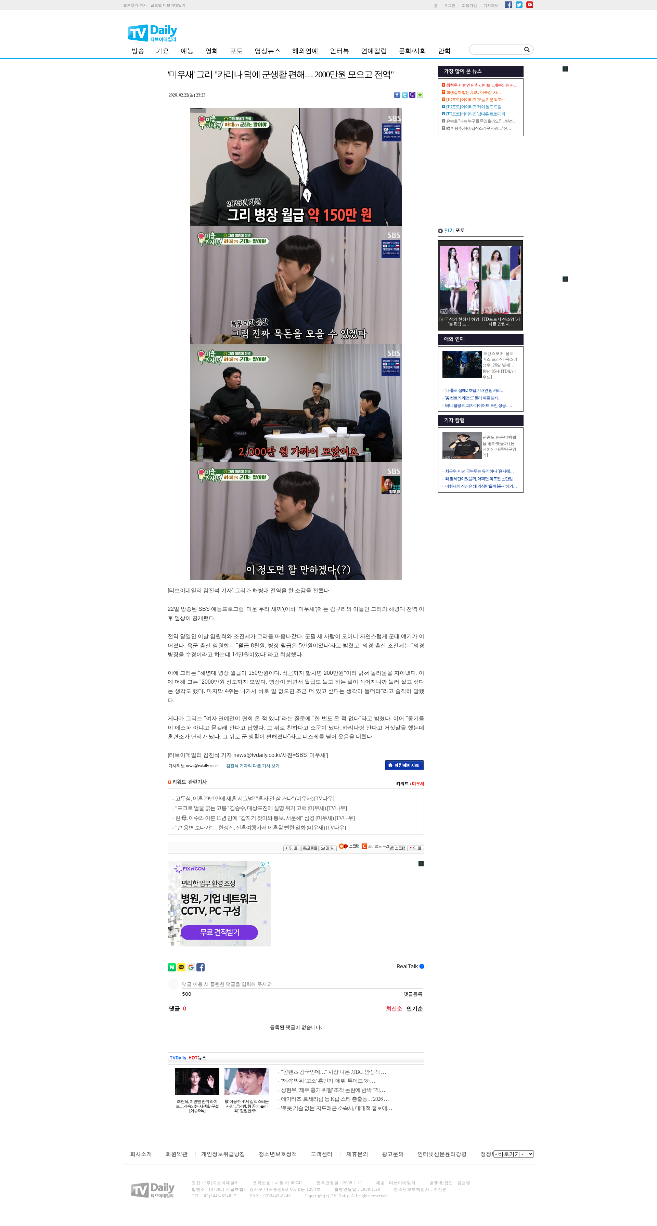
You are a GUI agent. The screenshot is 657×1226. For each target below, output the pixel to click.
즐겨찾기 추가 (135, 5)
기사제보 (491, 5)
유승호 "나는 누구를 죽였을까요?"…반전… (481, 121)
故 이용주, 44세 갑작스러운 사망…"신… (478, 128)
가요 (162, 50)
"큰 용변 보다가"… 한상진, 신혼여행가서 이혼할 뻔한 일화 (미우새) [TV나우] (260, 827)
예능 (187, 50)
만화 (444, 50)
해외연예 (305, 50)
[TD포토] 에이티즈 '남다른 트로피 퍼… (477, 114)
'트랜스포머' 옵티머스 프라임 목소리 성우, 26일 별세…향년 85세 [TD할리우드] (499, 365)
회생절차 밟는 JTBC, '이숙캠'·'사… (473, 92)
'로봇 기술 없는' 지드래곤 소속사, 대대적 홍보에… (336, 1108)
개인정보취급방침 (223, 1154)
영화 (211, 50)
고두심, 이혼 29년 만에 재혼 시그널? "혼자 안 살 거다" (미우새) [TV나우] (254, 798)
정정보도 (491, 1154)
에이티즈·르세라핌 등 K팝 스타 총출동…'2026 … (335, 1099)
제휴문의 (357, 1154)
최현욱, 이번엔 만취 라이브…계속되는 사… (481, 85)
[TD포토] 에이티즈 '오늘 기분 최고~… (476, 99)
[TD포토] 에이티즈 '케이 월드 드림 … (476, 106)
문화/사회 (412, 50)
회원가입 (469, 5)
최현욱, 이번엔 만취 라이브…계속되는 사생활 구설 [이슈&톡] (197, 1106)
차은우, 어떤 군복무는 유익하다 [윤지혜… (479, 471)
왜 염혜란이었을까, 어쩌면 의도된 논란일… (480, 478)
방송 (137, 50)
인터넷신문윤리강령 (442, 1154)
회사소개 (141, 1154)
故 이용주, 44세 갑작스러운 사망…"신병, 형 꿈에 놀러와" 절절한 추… (247, 1106)
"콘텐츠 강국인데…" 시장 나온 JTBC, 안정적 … (333, 1072)
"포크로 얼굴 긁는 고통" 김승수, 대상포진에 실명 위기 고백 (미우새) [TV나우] (261, 808)
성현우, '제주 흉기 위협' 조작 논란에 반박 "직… (333, 1090)
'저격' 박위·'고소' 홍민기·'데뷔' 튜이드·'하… (328, 1081)
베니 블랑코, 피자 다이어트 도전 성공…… (479, 405)
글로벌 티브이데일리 (168, 5)
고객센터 (322, 1154)
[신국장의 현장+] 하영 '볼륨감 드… (459, 321)
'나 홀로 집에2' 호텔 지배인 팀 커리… (474, 390)
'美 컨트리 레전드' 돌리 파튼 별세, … (474, 398)
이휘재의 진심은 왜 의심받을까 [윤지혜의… (481, 486)
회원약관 (177, 1154)
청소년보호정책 (278, 1154)
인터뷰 (339, 50)
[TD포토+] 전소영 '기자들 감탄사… (501, 321)
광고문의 (393, 1154)
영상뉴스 (268, 50)
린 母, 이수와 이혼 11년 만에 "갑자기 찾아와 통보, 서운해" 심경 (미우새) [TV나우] (265, 818)
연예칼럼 (374, 50)
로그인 (449, 5)
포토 (236, 50)
